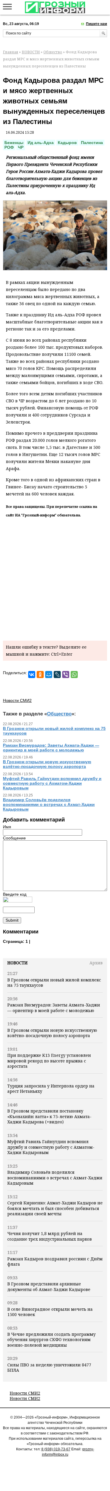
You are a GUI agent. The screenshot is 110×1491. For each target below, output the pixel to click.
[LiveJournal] (57, 674)
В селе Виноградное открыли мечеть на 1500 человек (50, 1311)
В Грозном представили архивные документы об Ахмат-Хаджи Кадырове (48, 1286)
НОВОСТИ (31, 51)
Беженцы (13, 142)
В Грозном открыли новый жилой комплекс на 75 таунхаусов (54, 982)
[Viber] (65, 674)
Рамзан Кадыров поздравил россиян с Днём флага (55, 1261)
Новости (17, 963)
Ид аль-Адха (41, 142)
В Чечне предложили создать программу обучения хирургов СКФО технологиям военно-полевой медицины (51, 1339)
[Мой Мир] (48, 674)
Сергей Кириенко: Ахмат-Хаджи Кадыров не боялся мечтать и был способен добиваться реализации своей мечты (55, 1208)
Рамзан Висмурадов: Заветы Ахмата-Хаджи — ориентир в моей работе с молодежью (53, 1007)
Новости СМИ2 (25, 1393)
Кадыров (67, 142)
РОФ (9, 147)
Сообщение (14, 838)
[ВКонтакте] (31, 674)
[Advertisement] (55, 578)
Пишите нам (96, 24)
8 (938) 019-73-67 (55, 1449)
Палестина (92, 142)
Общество (52, 51)
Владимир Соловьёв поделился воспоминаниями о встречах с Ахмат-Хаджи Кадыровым (54, 1177)
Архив (96, 963)
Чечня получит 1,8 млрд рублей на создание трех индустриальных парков (49, 1236)
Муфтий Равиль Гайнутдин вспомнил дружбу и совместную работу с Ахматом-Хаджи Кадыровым (50, 1147)
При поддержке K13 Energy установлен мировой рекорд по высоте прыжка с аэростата (49, 1060)
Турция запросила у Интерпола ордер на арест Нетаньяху (50, 1088)
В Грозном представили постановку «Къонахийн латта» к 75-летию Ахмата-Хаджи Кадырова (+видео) (49, 1116)
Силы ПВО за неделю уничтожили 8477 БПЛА (49, 1367)
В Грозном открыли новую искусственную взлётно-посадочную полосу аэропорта (52, 1032)
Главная (10, 51)
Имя (7, 826)
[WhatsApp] (74, 674)
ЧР (20, 147)
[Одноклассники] (40, 674)
